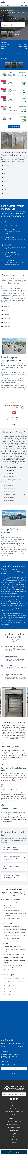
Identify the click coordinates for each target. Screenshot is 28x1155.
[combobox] (13, 24)
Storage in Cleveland (14, 1127)
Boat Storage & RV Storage (14, 1121)
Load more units (14, 126)
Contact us (14, 1073)
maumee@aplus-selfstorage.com (9, 60)
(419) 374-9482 (4, 58)
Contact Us (14, 1114)
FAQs (14, 1136)
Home (14, 1106)
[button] (5, 29)
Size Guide (14, 1139)
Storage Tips (14, 1142)
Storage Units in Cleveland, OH (14, 1112)
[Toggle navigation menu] (25, 2)
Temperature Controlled (14, 1124)
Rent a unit (24, 5)
